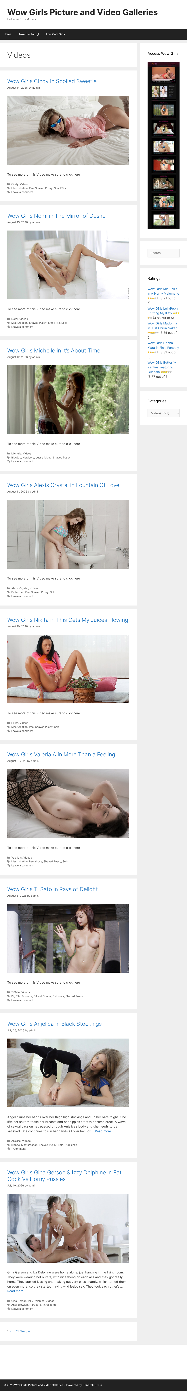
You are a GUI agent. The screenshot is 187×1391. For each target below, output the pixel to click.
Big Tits (15, 996)
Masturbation (19, 188)
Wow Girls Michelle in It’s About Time (53, 350)
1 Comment (18, 1148)
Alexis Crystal (19, 588)
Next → (25, 1331)
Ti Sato (15, 992)
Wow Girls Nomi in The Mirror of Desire (56, 215)
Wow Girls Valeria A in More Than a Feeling (61, 754)
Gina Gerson (18, 1300)
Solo (64, 322)
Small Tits (60, 188)
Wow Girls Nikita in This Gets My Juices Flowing (67, 619)
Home (7, 34)
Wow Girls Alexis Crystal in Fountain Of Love (63, 485)
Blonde (15, 1144)
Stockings (71, 1144)
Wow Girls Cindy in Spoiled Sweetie (52, 81)
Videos (24, 184)
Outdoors (58, 996)
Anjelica (16, 1140)
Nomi (14, 318)
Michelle (16, 453)
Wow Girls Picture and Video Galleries (82, 12)
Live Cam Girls (55, 34)
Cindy (14, 184)
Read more (103, 1131)
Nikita (14, 722)
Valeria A (16, 857)
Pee (31, 188)
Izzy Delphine (36, 1300)
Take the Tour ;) (29, 34)
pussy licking (43, 457)
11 (17, 1331)
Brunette (27, 996)
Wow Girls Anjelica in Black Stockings (54, 1023)
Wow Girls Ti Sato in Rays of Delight (52, 889)
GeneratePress (92, 1385)
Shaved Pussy (44, 188)
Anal (14, 1304)
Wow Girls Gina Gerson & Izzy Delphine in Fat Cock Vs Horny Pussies (64, 1175)
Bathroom (17, 592)
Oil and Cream (42, 996)
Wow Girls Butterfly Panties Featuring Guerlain (162, 367)
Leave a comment (22, 192)
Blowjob (16, 457)
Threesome (49, 1304)
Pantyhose (35, 861)
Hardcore (28, 457)
